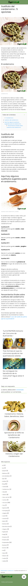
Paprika (4, 532)
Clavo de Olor (5, 497)
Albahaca (4, 473)
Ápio (3, 478)
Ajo (3, 468)
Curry (3, 505)
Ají (3, 465)
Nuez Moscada (6, 526)
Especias (4, 508)
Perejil (3, 534)
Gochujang (5, 510)
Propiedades (5, 542)
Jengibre (4, 513)
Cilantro (4, 494)
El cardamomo (9, 118)
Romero (4, 547)
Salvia (3, 553)
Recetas (4, 545)
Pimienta (4, 540)
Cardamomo (5, 489)
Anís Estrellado (6, 476)
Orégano (4, 529)
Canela (4, 486)
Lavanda (4, 518)
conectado (20, 390)
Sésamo (4, 555)
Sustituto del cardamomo (11, 120)
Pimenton (4, 537)
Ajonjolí (4, 470)
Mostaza (4, 524)
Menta (4, 521)
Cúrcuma (4, 502)
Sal (3, 550)
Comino (4, 500)
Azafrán (4, 481)
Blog (3, 484)
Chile (3, 492)
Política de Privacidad (7, 582)
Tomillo (4, 558)
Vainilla (4, 561)
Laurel (3, 516)
